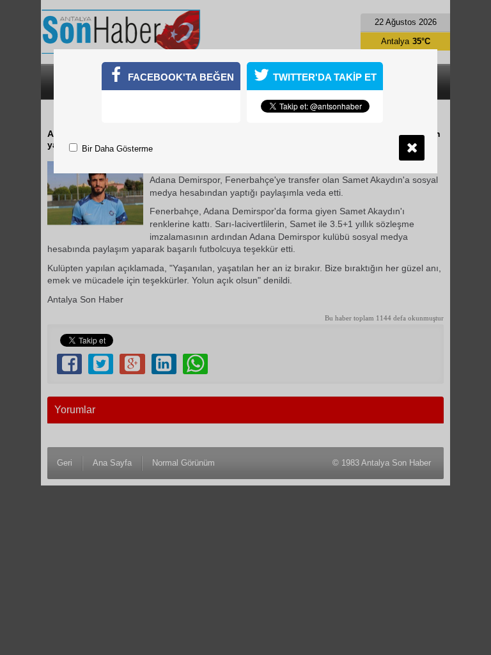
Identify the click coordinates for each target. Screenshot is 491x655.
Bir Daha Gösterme (116, 149)
